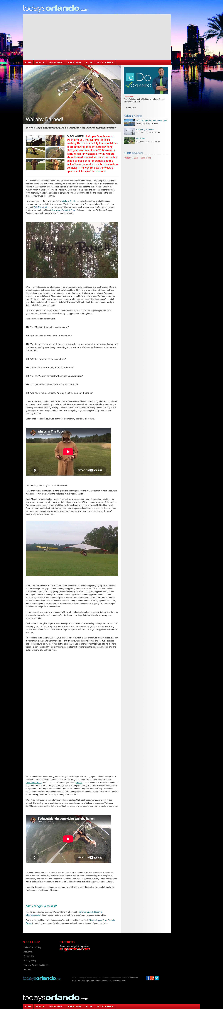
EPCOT (79, 782)
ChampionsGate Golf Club (63, 210)
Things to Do (56, 62)
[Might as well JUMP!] (35, 164)
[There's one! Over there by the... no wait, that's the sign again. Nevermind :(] (55, 152)
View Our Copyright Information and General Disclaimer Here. (99, 980)
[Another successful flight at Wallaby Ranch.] (55, 164)
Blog (89, 62)
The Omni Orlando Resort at (90, 911)
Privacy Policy (30, 960)
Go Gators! (141, 138)
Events (40, 62)
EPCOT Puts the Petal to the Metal (151, 120)
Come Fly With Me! (145, 129)
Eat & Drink (74, 62)
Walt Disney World (42, 207)
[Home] (55, 8)
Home (28, 62)
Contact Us (29, 956)
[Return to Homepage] (42, 978)
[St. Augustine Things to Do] (75, 948)
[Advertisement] (97, 37)
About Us (28, 951)
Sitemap (27, 969)
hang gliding (146, 157)
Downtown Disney (34, 782)
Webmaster (133, 977)
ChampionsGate (33, 914)
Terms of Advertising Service (36, 965)
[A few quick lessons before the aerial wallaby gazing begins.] (35, 152)
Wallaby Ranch (68, 201)
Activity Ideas (105, 62)
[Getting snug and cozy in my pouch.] (55, 140)
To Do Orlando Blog (32, 947)
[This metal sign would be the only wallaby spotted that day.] (35, 140)
